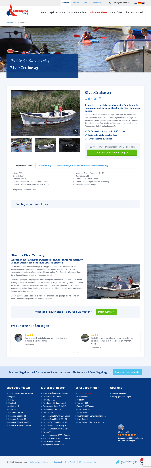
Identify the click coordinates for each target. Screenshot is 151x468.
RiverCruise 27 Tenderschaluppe (90, 422)
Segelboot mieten (57, 12)
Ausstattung (44, 165)
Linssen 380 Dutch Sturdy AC (55, 425)
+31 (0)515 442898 (121, 3)
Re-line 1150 (48, 432)
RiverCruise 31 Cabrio (52, 397)
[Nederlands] (135, 3)
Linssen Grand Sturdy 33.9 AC (55, 419)
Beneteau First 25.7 (16, 413)
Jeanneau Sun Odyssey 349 (19, 425)
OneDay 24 (12, 403)
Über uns (129, 12)
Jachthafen (96, 3)
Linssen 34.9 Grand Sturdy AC (55, 422)
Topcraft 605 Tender (85, 406)
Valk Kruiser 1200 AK (51, 441)
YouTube (73, 462)
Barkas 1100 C (49, 413)
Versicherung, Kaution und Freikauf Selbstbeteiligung (82, 165)
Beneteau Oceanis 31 (17, 416)
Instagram (88, 462)
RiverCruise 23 (83, 413)
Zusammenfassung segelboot (20, 393)
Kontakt (140, 12)
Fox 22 (11, 400)
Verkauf (76, 3)
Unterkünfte (116, 12)
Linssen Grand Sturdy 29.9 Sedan (56, 416)
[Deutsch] (139, 3)
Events (85, 3)
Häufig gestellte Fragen (121, 397)
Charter (65, 3)
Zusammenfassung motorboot (55, 393)
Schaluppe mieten (98, 12)
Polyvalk (11, 397)
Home (43, 12)
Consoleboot (82, 397)
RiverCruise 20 (83, 409)
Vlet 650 (80, 400)
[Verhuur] (17, 9)
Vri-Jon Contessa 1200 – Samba (56, 435)
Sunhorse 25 (13, 406)
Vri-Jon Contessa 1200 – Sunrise (56, 438)
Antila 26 (12, 409)
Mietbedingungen (119, 393)
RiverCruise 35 (49, 400)
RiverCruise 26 (83, 419)
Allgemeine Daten (24, 165)
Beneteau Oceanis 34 (17, 419)
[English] (143, 3)
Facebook (58, 462)
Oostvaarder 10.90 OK (52, 409)
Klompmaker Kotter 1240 (53, 445)
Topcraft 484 (82, 403)
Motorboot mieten (78, 12)
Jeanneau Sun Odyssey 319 (19, 422)
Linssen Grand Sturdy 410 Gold (55, 429)
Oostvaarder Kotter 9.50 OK (54, 406)
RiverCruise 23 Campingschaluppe (91, 416)
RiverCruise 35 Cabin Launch (54, 403)
